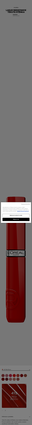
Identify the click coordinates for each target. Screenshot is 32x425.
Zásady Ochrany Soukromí (23, 211)
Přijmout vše (16, 219)
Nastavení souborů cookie (16, 215)
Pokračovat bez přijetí (25, 203)
